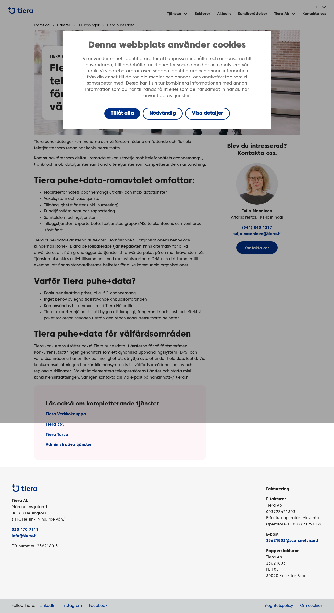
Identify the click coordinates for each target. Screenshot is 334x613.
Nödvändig (162, 113)
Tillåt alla (122, 113)
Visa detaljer (207, 113)
